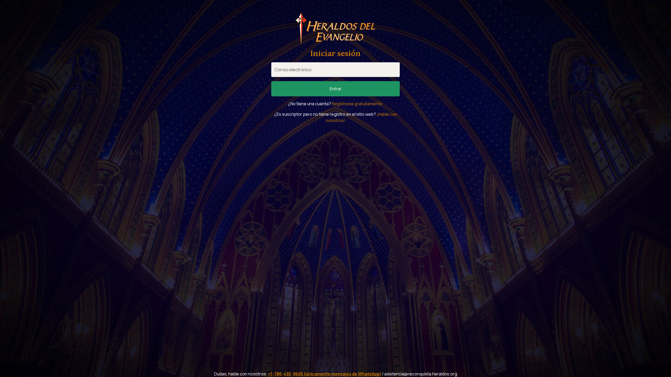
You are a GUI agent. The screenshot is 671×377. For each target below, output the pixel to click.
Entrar (336, 89)
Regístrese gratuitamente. (357, 104)
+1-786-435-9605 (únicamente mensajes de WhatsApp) (324, 374)
